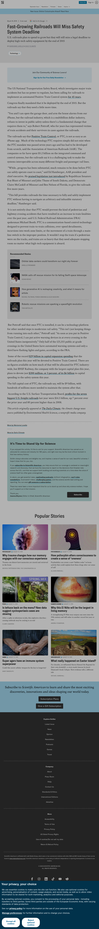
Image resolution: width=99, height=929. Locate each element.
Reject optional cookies (31, 922)
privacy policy (15, 908)
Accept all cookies (11, 922)
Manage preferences (12, 913)
